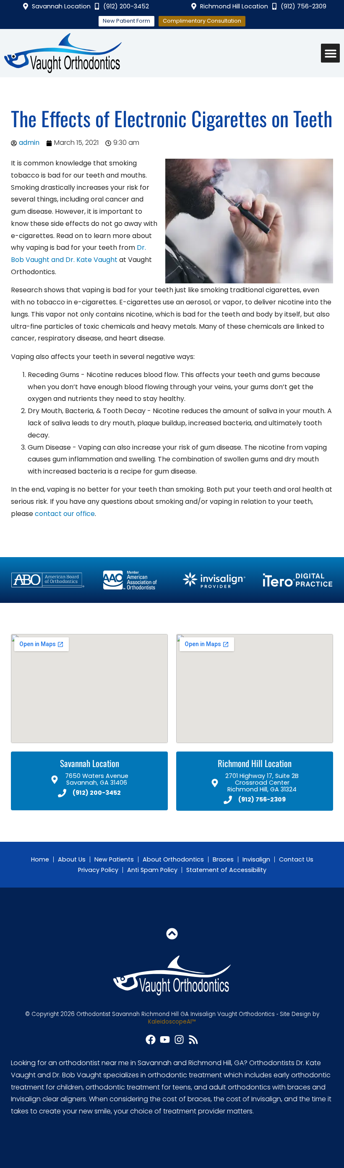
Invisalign (256, 859)
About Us (72, 859)
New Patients (114, 859)
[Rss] (193, 1039)
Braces (223, 859)
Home (40, 859)
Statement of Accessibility (226, 870)
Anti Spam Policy (152, 870)
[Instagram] (179, 1039)
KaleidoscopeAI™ (172, 1022)
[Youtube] (165, 1039)
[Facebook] (151, 1039)
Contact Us (296, 859)
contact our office (65, 514)
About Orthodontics (173, 859)
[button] (330, 53)
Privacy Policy (98, 870)
